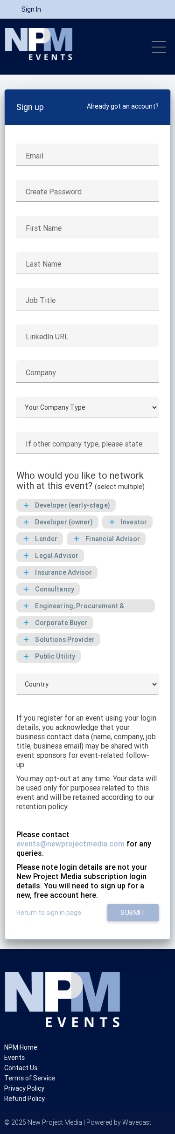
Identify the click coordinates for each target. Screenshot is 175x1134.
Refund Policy (24, 1098)
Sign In (31, 9)
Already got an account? (123, 106)
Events (14, 1057)
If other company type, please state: (85, 443)
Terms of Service (29, 1078)
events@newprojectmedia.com (70, 843)
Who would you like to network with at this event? (80, 480)
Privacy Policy (24, 1088)
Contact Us (20, 1068)
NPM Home (20, 1047)
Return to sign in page (48, 912)
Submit (133, 912)
